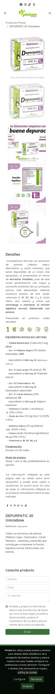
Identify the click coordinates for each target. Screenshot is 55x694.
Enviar (27, 631)
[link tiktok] (29, 4)
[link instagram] (25, 4)
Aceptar (27, 686)
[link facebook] (21, 4)
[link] (27, 13)
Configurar (19, 679)
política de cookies (27, 672)
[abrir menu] (5, 13)
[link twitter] (34, 4)
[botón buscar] (50, 13)
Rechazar (36, 679)
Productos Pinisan (16, 22)
